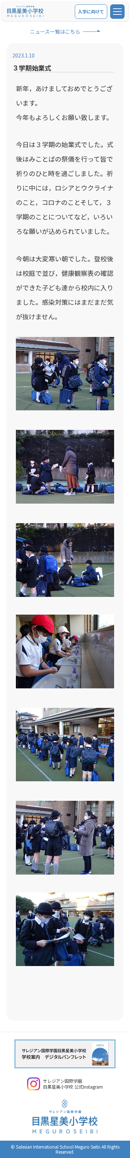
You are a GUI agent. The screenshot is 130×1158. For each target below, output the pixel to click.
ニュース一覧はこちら (55, 31)
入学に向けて (91, 11)
